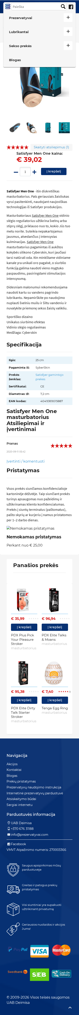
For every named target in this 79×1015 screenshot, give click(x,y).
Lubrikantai (19, 32)
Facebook (18, 844)
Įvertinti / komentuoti (26, 461)
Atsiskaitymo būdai (21, 799)
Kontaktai (14, 770)
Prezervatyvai (20, 18)
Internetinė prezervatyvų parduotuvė (35, 793)
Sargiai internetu (19, 805)
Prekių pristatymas (21, 781)
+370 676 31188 (22, 829)
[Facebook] (71, 7)
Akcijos (12, 764)
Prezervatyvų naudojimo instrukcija (34, 787)
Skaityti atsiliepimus (51, 147)
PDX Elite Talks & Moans (54, 639)
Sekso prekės (20, 46)
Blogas (15, 60)
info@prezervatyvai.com (29, 835)
